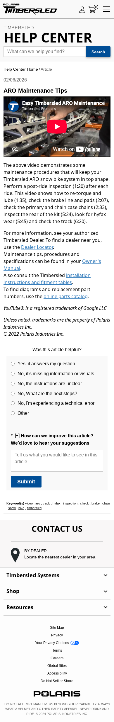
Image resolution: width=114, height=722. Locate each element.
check (84, 503)
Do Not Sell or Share (57, 681)
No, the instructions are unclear (50, 383)
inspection (70, 503)
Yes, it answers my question (46, 363)
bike (21, 508)
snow (12, 508)
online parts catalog (66, 296)
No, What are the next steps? (47, 393)
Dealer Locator (37, 247)
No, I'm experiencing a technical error (56, 403)
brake (95, 503)
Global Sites (57, 666)
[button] (57, 555)
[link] (57, 575)
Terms (57, 650)
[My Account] (82, 9)
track (46, 503)
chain (106, 503)
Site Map (57, 628)
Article (46, 69)
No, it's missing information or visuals (56, 373)
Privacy (57, 635)
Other (23, 413)
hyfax (57, 503)
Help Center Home (21, 69)
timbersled (34, 508)
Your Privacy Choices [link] (52, 643)
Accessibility (57, 673)
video (29, 503)
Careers (57, 658)
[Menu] (106, 9)
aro (37, 503)
